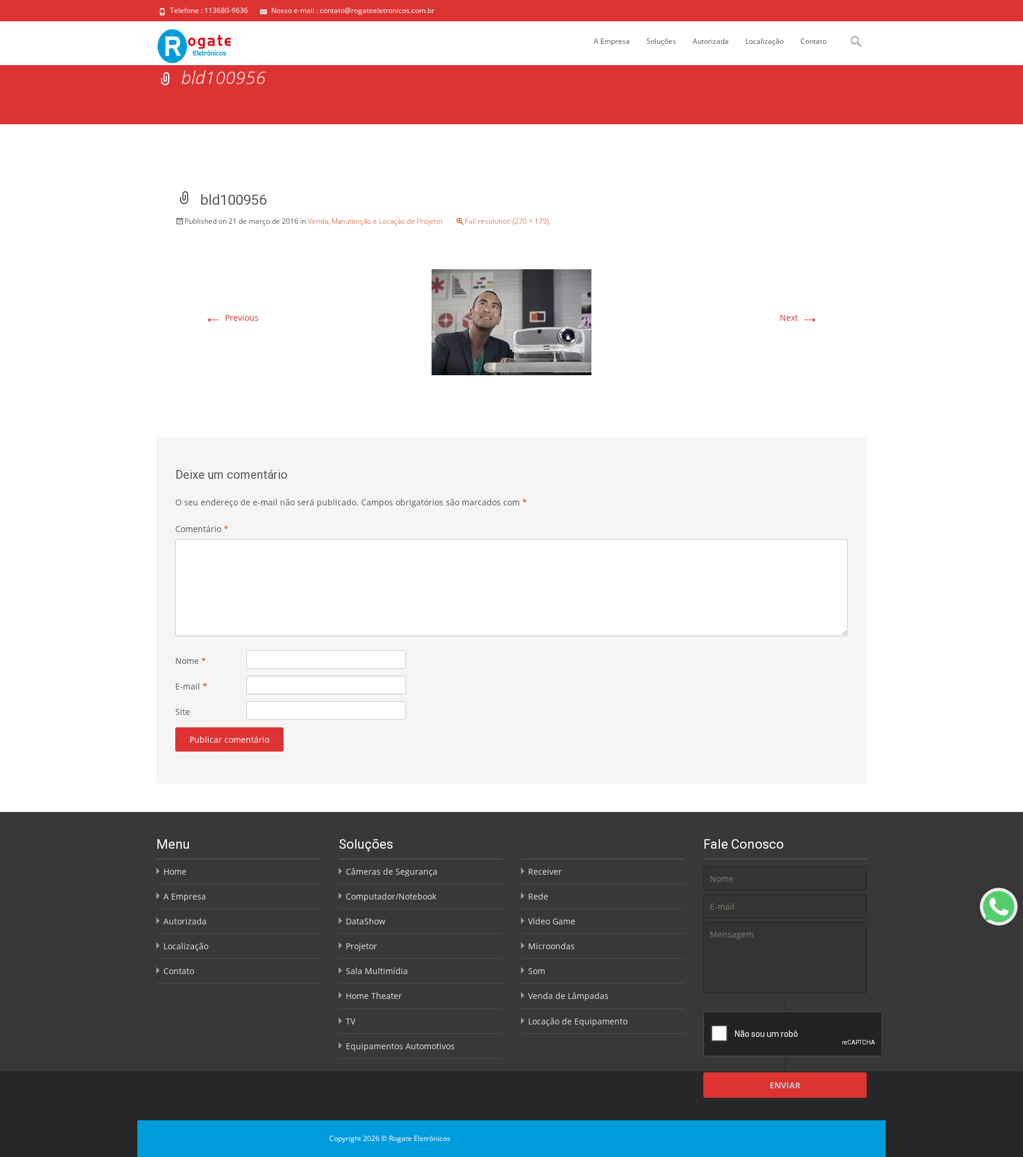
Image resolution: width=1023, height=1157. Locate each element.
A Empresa (612, 41)
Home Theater (374, 995)
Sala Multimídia (377, 970)
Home (174, 871)
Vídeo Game (551, 921)
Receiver (545, 871)
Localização (764, 41)
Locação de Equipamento (578, 1021)
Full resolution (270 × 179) (507, 221)
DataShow (365, 921)
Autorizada (711, 41)
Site (182, 711)
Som (536, 970)
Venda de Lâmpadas (568, 995)
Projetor (361, 946)
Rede (538, 896)
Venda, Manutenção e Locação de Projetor (375, 221)
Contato (813, 41)
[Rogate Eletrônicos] (185, 43)
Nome (190, 660)
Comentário (202, 528)
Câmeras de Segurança (391, 871)
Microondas (551, 946)
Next (799, 317)
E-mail (191, 686)
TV (350, 1021)
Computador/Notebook (391, 896)
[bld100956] (511, 321)
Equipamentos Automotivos (400, 1046)
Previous (231, 317)
